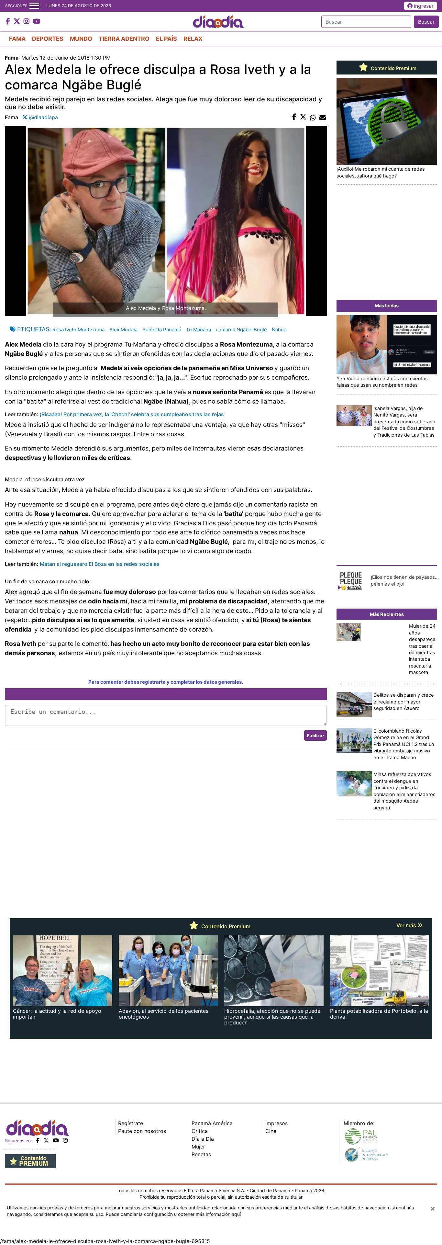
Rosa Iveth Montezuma (78, 329)
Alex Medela (123, 329)
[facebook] (37, 1140)
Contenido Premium (393, 68)
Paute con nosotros (142, 1131)
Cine (270, 1131)
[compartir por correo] (322, 117)
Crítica (200, 1131)
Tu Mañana (198, 329)
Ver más (406, 925)
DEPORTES (47, 38)
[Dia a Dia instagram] (27, 21)
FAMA (17, 38)
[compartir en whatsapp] (312, 117)
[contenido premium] (30, 1160)
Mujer (198, 1146)
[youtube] (56, 1140)
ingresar (424, 6)
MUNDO (81, 38)
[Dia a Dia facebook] (9, 21)
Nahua (279, 329)
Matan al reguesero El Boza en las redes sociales (100, 564)
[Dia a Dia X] (18, 21)
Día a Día (203, 1139)
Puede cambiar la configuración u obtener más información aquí (173, 1214)
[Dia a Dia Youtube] (36, 21)
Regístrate (130, 1123)
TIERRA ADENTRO (124, 38)
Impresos (276, 1123)
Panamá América (212, 1123)
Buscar (426, 21)
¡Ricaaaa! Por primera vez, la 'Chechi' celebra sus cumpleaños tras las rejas (132, 414)
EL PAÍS (166, 38)
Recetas (201, 1154)
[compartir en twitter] (303, 117)
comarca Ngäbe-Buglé (241, 329)
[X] (46, 1140)
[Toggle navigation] (34, 6)
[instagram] (65, 1140)
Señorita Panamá (161, 329)
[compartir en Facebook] (294, 117)
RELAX (193, 38)
